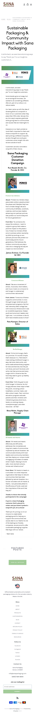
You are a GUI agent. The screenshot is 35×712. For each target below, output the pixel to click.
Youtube (17, 659)
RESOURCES (17, 637)
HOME (17, 606)
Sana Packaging (14, 708)
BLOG (17, 620)
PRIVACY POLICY (17, 630)
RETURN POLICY (17, 626)
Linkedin (17, 656)
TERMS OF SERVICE (17, 633)
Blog (9, 19)
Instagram (17, 649)
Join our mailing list (17, 682)
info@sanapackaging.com (17, 673)
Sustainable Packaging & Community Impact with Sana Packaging (22, 19)
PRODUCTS (17, 613)
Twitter (17, 652)
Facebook (18, 646)
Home (3, 19)
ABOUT (17, 609)
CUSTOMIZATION (17, 616)
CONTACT (17, 623)
